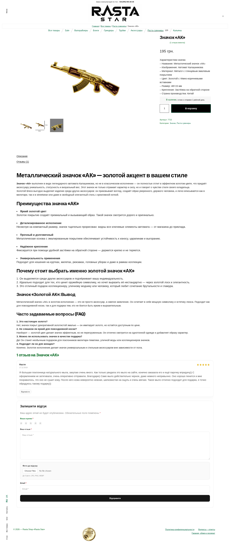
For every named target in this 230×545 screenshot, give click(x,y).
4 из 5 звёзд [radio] (35, 423)
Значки (173, 123)
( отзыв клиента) (177, 42)
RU (7, 500)
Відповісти (25, 392)
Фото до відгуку (30, 466)
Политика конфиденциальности (179, 529)
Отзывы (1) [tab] (23, 161)
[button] (142, 40)
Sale (67, 30)
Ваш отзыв (26, 429)
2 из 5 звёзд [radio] (26, 423)
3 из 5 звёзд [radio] (31, 423)
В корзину (191, 108)
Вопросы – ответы (206, 529)
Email (23, 483)
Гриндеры (109, 30)
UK (7, 496)
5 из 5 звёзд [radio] (40, 423)
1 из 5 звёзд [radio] (21, 423)
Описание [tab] (22, 156)
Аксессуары (137, 30)
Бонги (96, 30)
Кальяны (177, 30)
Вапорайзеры (81, 30)
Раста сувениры (119, 26)
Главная (95, 26)
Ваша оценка (26, 418)
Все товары (106, 26)
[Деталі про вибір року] (114, 534)
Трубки (122, 30)
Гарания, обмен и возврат (203, 533)
